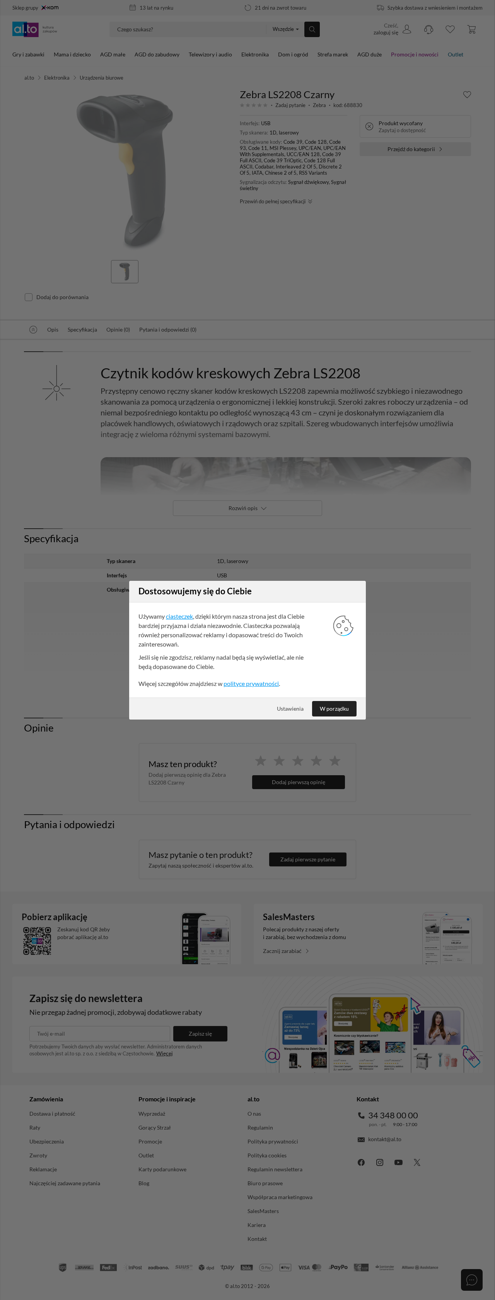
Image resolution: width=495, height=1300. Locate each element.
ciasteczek (179, 616)
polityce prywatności (251, 683)
